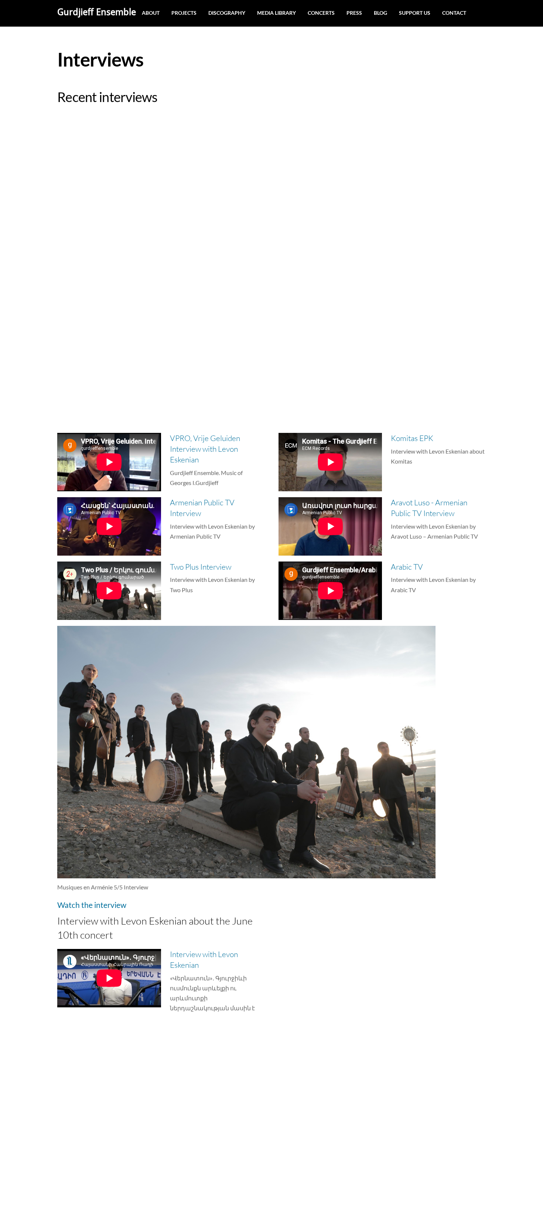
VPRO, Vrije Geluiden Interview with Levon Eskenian (205, 448)
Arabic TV (407, 567)
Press (354, 13)
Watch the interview (91, 904)
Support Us (414, 13)
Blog (380, 13)
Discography (226, 13)
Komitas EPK (412, 438)
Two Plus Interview (200, 567)
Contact (454, 13)
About (151, 13)
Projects (184, 13)
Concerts (321, 13)
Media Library (276, 13)
